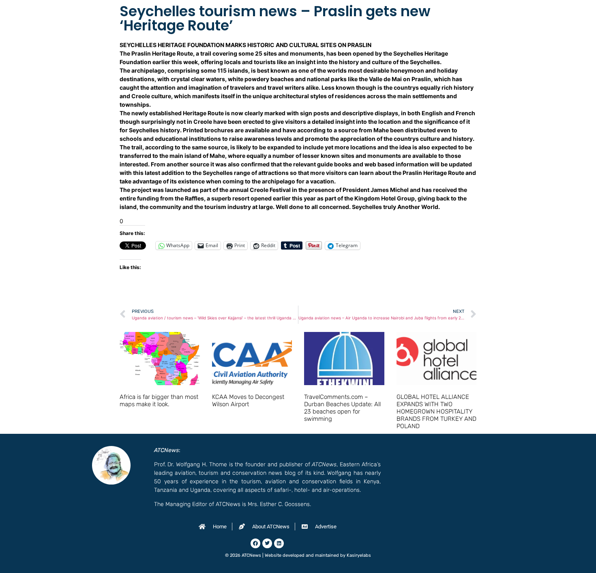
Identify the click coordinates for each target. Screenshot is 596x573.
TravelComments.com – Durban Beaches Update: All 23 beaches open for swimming (342, 407)
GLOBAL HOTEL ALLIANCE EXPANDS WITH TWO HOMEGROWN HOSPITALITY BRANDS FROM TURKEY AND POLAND (436, 411)
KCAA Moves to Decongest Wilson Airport (248, 400)
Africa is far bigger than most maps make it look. (159, 400)
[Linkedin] (279, 543)
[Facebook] (255, 543)
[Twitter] (267, 543)
